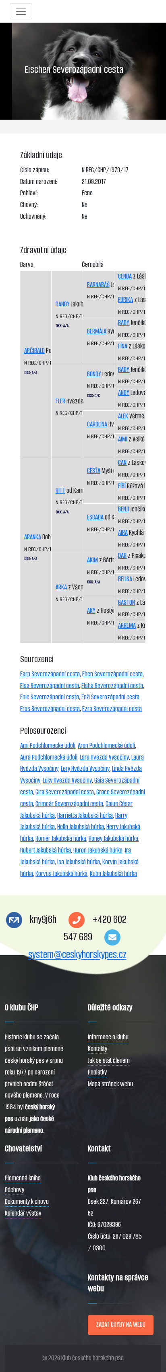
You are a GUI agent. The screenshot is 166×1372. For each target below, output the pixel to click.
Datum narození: (38, 181)
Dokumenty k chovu (27, 1201)
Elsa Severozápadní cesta (49, 685)
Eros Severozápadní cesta (50, 708)
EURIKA (125, 299)
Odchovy (14, 1190)
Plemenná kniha (23, 1178)
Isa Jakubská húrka (78, 862)
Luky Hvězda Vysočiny (67, 780)
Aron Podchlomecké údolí (106, 745)
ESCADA (95, 517)
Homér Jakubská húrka (60, 838)
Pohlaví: (29, 193)
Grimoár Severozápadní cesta (69, 803)
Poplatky (97, 1072)
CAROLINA (97, 424)
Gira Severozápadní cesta (64, 792)
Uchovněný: (33, 216)
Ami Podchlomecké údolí (47, 745)
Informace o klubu (108, 1037)
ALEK (123, 416)
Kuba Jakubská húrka (113, 873)
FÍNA (122, 346)
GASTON (126, 602)
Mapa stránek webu (110, 1084)
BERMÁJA (96, 331)
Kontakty (97, 1048)
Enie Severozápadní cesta (49, 697)
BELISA (125, 579)
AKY (91, 610)
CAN (122, 462)
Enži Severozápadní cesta (110, 697)
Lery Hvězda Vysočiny (85, 768)
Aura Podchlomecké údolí (48, 757)
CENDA (125, 276)
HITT (60, 490)
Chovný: (29, 204)
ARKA (61, 587)
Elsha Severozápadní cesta (112, 685)
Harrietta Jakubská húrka (85, 815)
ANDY (123, 392)
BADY (123, 322)
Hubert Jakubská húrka (45, 850)
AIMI (122, 439)
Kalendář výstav (23, 1213)
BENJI (123, 509)
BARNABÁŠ (98, 284)
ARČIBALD (34, 350)
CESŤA (93, 470)
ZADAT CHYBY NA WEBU (120, 1324)
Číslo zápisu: (34, 170)
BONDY (94, 374)
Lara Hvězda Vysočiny (104, 757)
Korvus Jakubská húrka (61, 873)
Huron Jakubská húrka (97, 850)
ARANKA (32, 537)
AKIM (92, 560)
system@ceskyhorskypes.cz (77, 955)
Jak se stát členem (109, 1060)
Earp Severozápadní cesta (50, 674)
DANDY (63, 304)
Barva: (27, 264)
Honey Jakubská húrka (113, 838)
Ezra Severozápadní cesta (112, 708)
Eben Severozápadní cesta (112, 674)
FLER (60, 401)
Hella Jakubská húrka (80, 827)
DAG (122, 555)
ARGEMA (127, 625)
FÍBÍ (122, 486)
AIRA (123, 532)
